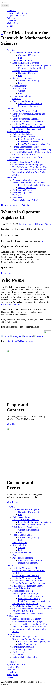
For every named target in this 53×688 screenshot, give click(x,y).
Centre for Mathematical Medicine (27, 121)
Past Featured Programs (22, 101)
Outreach (16, 98)
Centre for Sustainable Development (28, 126)
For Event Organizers (22, 192)
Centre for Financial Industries (25, 119)
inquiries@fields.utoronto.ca (20, 341)
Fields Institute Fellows (22, 134)
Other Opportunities (27, 187)
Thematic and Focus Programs (26, 52)
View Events (12, 502)
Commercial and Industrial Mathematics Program (30, 104)
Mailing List (12, 23)
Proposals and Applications (24, 180)
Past (20, 58)
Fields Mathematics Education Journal (29, 170)
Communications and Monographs (27, 164)
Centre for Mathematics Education (27, 124)
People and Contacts (16, 15)
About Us (11, 10)
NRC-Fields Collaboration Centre (27, 129)
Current (21, 91)
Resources (11, 177)
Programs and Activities (19, 205)
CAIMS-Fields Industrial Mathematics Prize (32, 152)
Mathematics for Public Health (31, 68)
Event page (6, 273)
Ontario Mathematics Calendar (26, 200)
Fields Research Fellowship (30, 139)
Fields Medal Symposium (23, 60)
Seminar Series (19, 88)
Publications (12, 159)
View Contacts (13, 424)
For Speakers (18, 195)
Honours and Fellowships (18, 131)
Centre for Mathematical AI (24, 111)
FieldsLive (11, 21)
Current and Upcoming (28, 55)
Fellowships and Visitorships (25, 136)
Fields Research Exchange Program (34, 185)
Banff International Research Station (35, 224)
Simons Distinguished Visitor (25, 147)
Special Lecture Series (22, 78)
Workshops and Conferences (25, 70)
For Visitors (17, 197)
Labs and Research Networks (25, 63)
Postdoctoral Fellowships (29, 142)
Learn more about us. (10, 305)
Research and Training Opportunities (28, 182)
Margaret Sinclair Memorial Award (28, 157)
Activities (11, 50)
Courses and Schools (21, 96)
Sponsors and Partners (17, 13)
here (43, 241)
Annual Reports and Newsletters (26, 162)
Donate (10, 26)
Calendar (11, 18)
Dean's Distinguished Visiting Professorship (31, 149)
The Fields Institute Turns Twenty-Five (29, 167)
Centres (10, 108)
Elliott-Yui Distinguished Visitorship (34, 144)
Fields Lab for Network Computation (34, 65)
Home (4, 205)
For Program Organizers (23, 190)
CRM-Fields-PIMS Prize (23, 154)
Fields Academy (19, 86)
